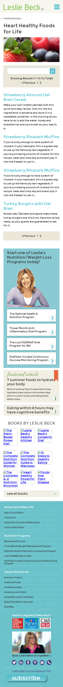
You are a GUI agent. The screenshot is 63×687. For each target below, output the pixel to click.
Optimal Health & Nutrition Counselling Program (30, 551)
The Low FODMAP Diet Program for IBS (24, 344)
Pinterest (35, 662)
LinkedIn (21, 662)
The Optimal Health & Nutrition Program (23, 315)
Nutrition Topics (13, 577)
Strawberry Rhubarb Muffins (31, 136)
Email (42, 662)
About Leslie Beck (13, 512)
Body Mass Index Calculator (19, 597)
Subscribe (31, 678)
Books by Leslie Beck (15, 592)
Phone (49, 662)
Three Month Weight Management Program (27, 546)
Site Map (9, 606)
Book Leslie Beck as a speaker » (31, 655)
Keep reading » (31, 386)
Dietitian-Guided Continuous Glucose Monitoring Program (29, 358)
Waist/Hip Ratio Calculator (18, 602)
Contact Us (10, 517)
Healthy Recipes (12, 18)
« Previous (28, 82)
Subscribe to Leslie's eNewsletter (22, 522)
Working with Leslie (15, 541)
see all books (31, 494)
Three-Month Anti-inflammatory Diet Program (27, 329)
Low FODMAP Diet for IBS (17, 556)
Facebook (28, 662)
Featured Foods (12, 582)
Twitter (14, 662)
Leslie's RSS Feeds (14, 527)
